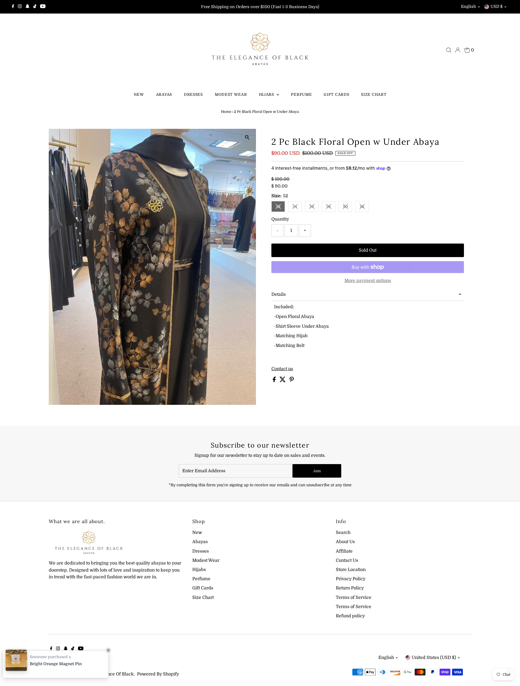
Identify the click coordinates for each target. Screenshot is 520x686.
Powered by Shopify (158, 674)
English (468, 6)
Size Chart (373, 94)
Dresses (193, 94)
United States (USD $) (434, 657)
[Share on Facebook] (275, 380)
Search (343, 532)
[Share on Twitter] (283, 380)
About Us (345, 541)
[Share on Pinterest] (292, 380)
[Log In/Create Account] (457, 50)
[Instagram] (20, 6)
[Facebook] (13, 6)
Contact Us (347, 560)
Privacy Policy (350, 578)
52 (280, 207)
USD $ (496, 6)
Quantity (280, 219)
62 (364, 207)
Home (226, 112)
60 (347, 207)
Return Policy (350, 588)
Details (278, 294)
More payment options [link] (367, 280)
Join (317, 471)
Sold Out (367, 250)
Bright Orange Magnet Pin (56, 663)
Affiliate (344, 551)
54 (297, 207)
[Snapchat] (27, 6)
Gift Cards (336, 94)
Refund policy (350, 615)
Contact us (282, 369)
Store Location (351, 569)
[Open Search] (448, 50)
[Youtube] (43, 6)
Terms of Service (353, 597)
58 (330, 207)
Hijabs (267, 94)
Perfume (301, 94)
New (139, 94)
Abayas (164, 94)
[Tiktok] (35, 6)
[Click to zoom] (247, 138)
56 (314, 207)
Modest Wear (231, 94)
